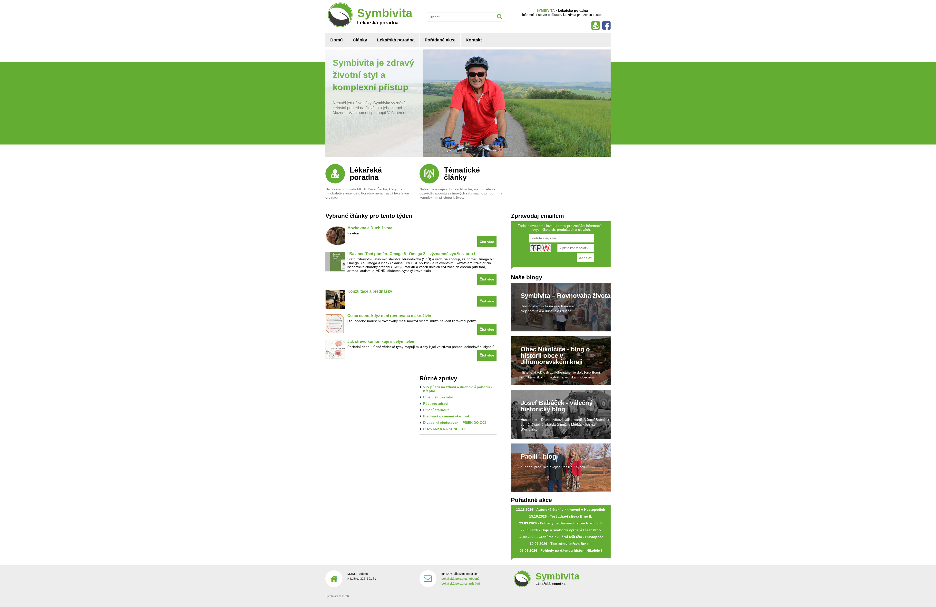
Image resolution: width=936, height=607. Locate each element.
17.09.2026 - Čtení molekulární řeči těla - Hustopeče (560, 537)
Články (360, 40)
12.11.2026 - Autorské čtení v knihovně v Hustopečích (560, 509)
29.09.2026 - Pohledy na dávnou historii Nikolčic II (560, 523)
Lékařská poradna (396, 40)
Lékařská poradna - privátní (460, 583)
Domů (336, 40)
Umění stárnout (436, 410)
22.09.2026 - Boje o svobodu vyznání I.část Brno (561, 530)
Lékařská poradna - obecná (460, 578)
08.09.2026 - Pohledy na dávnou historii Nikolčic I (561, 550)
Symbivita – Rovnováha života (565, 295)
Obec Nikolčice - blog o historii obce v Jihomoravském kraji (555, 356)
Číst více (487, 242)
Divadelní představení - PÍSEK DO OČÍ (454, 422)
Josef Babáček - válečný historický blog (557, 406)
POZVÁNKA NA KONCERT (444, 429)
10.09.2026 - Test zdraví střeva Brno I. (561, 544)
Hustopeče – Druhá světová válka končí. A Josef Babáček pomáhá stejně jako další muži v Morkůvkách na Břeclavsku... (565, 424)
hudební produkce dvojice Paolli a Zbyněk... (554, 467)
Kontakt (474, 40)
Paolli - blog (538, 456)
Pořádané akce (440, 40)
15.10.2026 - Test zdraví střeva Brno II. (560, 516)
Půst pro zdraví (435, 403)
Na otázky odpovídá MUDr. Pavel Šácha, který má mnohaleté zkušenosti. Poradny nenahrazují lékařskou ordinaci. (367, 193)
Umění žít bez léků (438, 397)
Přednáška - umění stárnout (446, 416)
